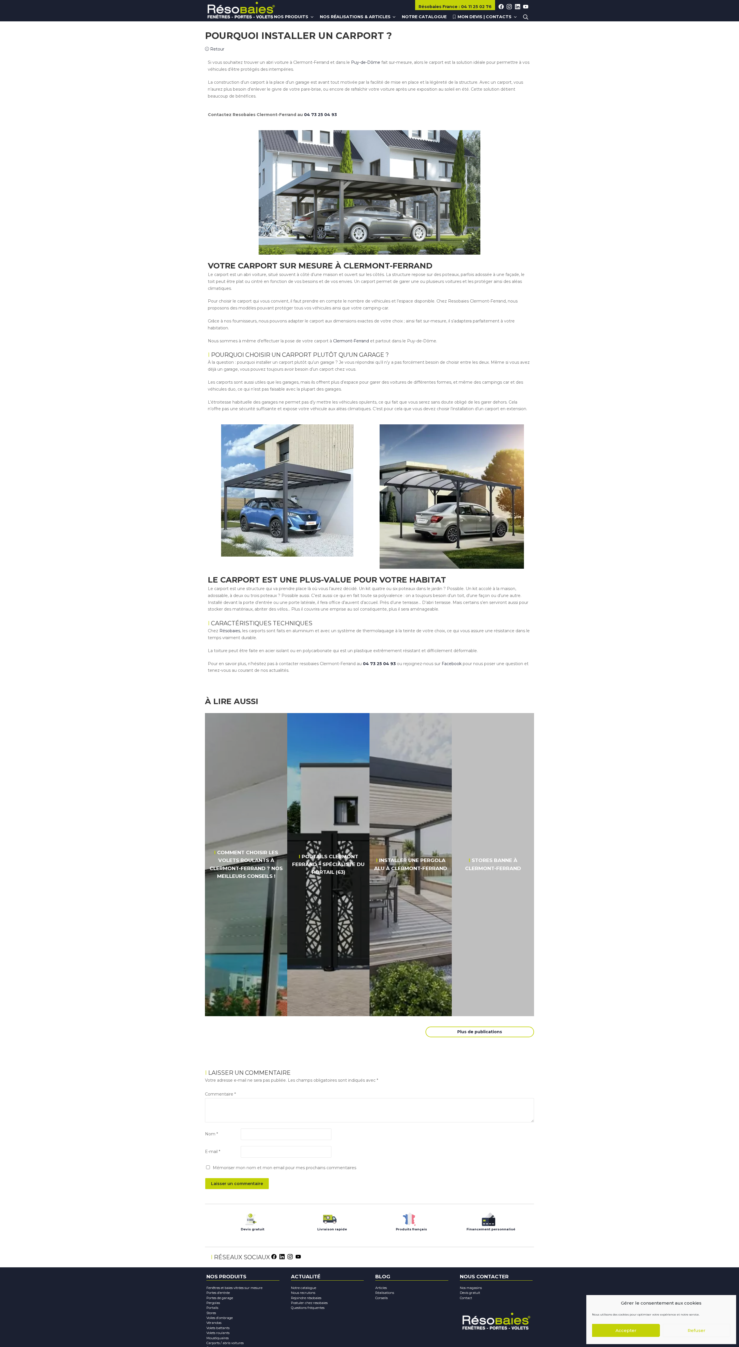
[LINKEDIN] (517, 6)
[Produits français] (409, 1218)
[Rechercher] (525, 17)
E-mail (212, 1151)
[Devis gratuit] (250, 1218)
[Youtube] (298, 1256)
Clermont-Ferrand (351, 341)
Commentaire (220, 1094)
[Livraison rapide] (330, 1218)
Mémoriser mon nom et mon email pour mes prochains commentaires (284, 1167)
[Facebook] (274, 1256)
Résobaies (438, 6)
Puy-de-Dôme (365, 62)
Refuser (697, 1330)
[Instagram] (290, 1256)
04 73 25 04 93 (320, 114)
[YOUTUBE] (525, 6)
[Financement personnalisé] (488, 1218)
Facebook (452, 663)
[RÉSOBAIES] (241, 11)
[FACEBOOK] (501, 6)
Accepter (626, 1330)
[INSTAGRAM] (509, 6)
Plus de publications (479, 1031)
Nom (211, 1134)
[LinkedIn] (282, 1256)
